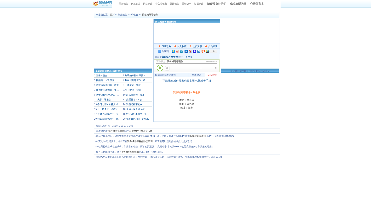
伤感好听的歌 (238, 3)
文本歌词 (196, 75)
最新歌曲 (123, 3)
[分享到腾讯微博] (182, 51)
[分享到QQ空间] (173, 51)
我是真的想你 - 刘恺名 (137, 118)
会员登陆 (212, 46)
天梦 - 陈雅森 (104, 99)
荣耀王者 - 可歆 (134, 99)
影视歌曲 (198, 3)
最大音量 (215, 68)
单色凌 (188, 56)
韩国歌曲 (174, 3)
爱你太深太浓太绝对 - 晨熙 (140, 109)
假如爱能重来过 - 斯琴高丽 (111, 118)
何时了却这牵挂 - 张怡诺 (110, 114)
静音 (201, 68)
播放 (160, 68)
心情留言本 (257, 3)
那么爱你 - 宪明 (133, 90)
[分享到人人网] (186, 51)
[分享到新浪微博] (177, 51)
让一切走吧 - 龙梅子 (107, 109)
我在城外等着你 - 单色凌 (137, 80)
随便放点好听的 (216, 3)
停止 (167, 68)
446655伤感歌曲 (130, 151)
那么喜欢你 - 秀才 (135, 94)
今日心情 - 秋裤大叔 (107, 104)
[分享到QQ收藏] (207, 51)
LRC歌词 (212, 75)
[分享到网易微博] (190, 51)
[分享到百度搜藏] (194, 51)
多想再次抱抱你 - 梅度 (107, 85)
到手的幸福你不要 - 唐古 (137, 75)
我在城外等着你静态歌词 (140, 141)
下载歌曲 (166, 46)
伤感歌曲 (135, 3)
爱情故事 (186, 3)
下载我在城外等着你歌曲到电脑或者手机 (187, 80)
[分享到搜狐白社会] (199, 51)
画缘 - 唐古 (101, 75)
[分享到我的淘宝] (203, 51)
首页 (112, 14)
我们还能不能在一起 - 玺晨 (140, 104)
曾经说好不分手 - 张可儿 (138, 114)
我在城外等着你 (116, 131)
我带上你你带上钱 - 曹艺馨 (109, 94)
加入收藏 (181, 46)
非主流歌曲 (161, 3)
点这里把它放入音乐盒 (140, 131)
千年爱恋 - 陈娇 (133, 85)
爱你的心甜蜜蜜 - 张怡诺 (108, 90)
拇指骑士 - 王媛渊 (105, 80)
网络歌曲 (147, 3)
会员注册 (197, 46)
